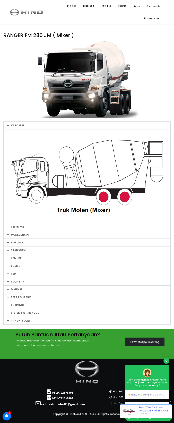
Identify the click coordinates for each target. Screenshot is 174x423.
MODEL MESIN (20, 234)
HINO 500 (88, 6)
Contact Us (153, 6)
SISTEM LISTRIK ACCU (25, 313)
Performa (17, 227)
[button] (87, 125)
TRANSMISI (18, 250)
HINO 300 (71, 6)
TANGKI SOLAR (21, 320)
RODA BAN (17, 281)
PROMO (122, 6)
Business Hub (152, 18)
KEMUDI (16, 258)
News (137, 6)
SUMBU (15, 266)
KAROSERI (17, 125)
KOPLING (17, 242)
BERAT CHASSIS (21, 297)
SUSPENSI (17, 305)
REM (13, 274)
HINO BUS (106, 6)
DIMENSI (16, 289)
